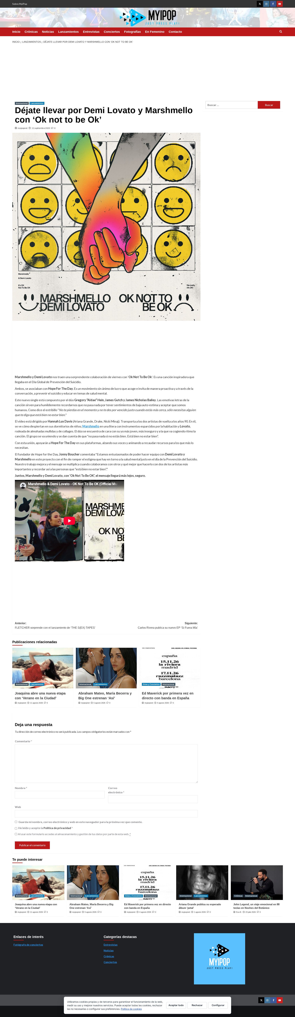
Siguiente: (168, 625)
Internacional (22, 103)
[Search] (281, 32)
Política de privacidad (58, 827)
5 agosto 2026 (99, 703)
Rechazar (197, 1005)
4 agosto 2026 (163, 703)
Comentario (23, 741)
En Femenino (154, 31)
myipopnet (22, 128)
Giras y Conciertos (151, 684)
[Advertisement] (147, 71)
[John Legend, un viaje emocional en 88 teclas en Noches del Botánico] (257, 882)
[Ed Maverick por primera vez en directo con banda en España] (169, 668)
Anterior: (55, 625)
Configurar (218, 1005)
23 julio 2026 (250, 912)
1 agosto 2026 (200, 912)
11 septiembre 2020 (41, 128)
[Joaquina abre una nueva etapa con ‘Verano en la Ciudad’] (42, 668)
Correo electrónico (116, 790)
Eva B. (239, 912)
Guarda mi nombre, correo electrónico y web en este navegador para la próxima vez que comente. (80, 821)
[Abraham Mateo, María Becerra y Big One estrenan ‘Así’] (106, 668)
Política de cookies (131, 1008)
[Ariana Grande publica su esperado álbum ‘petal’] (202, 882)
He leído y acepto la (45, 827)
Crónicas (31, 31)
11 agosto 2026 (36, 703)
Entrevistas (91, 31)
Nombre (21, 788)
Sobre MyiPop (19, 3)
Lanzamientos (68, 31)
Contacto (175, 31)
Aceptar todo (176, 1005)
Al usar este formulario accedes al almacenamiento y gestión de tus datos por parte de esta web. (74, 834)
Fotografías (132, 31)
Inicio (16, 31)
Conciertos (112, 31)
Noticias (48, 31)
